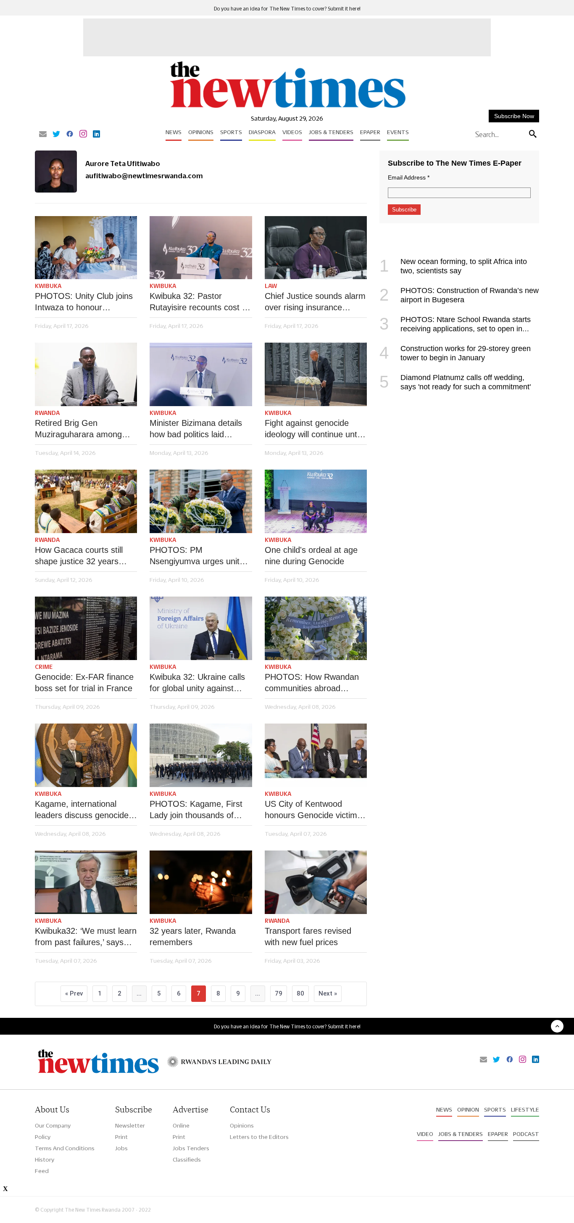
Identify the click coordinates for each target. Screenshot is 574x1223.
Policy (42, 1136)
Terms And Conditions (65, 1148)
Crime (44, 666)
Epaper (370, 132)
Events (398, 132)
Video (425, 1134)
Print (121, 1136)
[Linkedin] (96, 134)
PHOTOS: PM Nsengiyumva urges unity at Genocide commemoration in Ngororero (197, 556)
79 (278, 993)
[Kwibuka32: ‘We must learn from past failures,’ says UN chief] (86, 882)
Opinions (200, 132)
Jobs (121, 1148)
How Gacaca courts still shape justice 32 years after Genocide (79, 556)
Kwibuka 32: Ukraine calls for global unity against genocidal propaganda (197, 683)
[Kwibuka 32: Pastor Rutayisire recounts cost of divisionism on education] (201, 248)
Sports (231, 132)
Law (271, 286)
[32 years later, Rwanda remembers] (201, 882)
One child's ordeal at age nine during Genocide (311, 555)
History (44, 1159)
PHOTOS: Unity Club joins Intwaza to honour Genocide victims (84, 302)
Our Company (53, 1125)
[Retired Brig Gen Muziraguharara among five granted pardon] (86, 374)
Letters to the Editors (259, 1136)
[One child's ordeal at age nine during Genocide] (316, 501)
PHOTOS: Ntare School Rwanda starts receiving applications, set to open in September (455, 328)
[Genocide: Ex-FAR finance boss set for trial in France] (86, 628)
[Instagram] (83, 134)
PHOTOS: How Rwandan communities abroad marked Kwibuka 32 (312, 683)
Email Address (408, 177)
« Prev (74, 993)
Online (181, 1125)
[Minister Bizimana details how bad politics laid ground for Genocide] (201, 374)
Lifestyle (525, 1109)
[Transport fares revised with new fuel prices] (316, 882)
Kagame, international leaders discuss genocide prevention (82, 810)
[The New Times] (287, 108)
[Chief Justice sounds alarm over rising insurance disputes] (316, 248)
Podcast (526, 1134)
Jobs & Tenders (331, 132)
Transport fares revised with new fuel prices (308, 936)
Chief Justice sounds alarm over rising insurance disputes (315, 302)
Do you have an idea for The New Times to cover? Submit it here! (287, 8)
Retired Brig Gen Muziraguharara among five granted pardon (78, 429)
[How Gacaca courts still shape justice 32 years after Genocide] (86, 501)
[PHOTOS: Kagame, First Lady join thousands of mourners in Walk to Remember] (201, 755)
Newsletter (130, 1125)
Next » (328, 993)
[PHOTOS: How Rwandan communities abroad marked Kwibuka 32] (316, 628)
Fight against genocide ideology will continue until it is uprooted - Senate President (313, 429)
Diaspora (262, 132)
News (174, 132)
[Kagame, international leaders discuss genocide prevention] (86, 755)
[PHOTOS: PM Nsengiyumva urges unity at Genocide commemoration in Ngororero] (201, 501)
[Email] (43, 134)
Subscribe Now (514, 116)
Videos (292, 132)
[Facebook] (70, 134)
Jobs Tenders (191, 1148)
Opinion (468, 1109)
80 (300, 993)
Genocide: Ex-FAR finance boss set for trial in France (84, 682)
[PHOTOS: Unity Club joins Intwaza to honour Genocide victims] (86, 248)
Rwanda (47, 412)
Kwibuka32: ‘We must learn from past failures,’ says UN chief (86, 937)
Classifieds (187, 1159)
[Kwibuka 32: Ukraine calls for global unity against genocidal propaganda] (201, 628)
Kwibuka (48, 286)
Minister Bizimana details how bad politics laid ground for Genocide (196, 429)
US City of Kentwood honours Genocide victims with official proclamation (313, 810)
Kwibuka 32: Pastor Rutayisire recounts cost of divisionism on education (199, 302)
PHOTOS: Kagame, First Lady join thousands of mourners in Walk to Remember (196, 810)
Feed (42, 1171)
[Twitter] (56, 134)
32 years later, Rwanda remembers (193, 936)
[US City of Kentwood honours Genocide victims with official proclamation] (316, 755)
